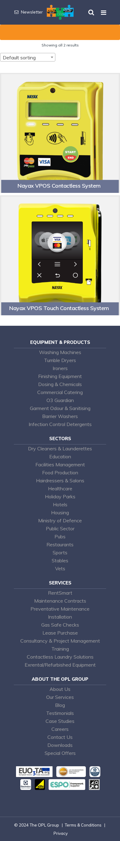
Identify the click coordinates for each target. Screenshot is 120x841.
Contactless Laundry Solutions (60, 657)
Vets (60, 568)
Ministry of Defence (60, 520)
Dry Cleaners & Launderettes (60, 448)
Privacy (61, 833)
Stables (60, 560)
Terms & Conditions (83, 825)
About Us (60, 689)
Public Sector (60, 528)
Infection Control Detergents (60, 424)
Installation (60, 617)
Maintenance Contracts (60, 601)
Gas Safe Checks (60, 625)
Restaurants (60, 544)
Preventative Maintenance (60, 609)
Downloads (60, 745)
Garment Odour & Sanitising (60, 408)
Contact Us (60, 737)
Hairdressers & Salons (60, 480)
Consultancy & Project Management (60, 641)
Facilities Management (60, 464)
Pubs (60, 536)
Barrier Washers (60, 416)
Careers (60, 729)
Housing (60, 512)
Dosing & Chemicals (60, 384)
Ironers (60, 368)
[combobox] (27, 57)
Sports (60, 552)
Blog (60, 705)
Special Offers (60, 753)
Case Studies (60, 721)
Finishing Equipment (60, 376)
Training (60, 649)
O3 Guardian (60, 400)
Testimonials (60, 713)
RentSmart (60, 593)
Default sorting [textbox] (19, 57)
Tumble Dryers (60, 360)
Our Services (60, 697)
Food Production (60, 472)
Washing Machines (60, 352)
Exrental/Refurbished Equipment (60, 665)
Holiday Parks (60, 496)
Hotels (60, 504)
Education (60, 456)
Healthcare (60, 488)
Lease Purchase (60, 633)
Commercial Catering (60, 392)
